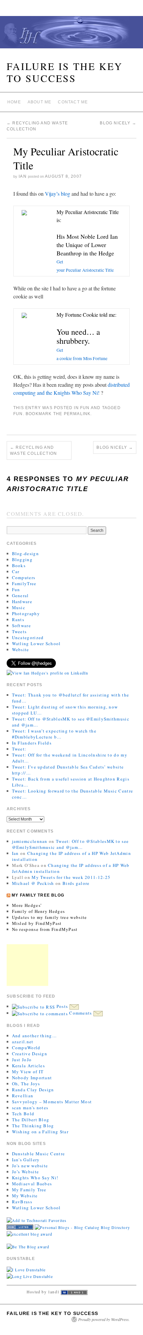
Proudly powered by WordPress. (104, 1319)
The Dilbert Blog (31, 1120)
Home (14, 102)
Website (20, 649)
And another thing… (34, 1036)
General (20, 595)
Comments (80, 1013)
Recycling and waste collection (33, 450)
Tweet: (19, 749)
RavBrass (22, 1202)
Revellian (23, 1096)
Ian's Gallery (26, 1160)
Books (19, 565)
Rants (18, 619)
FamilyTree (24, 583)
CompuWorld (26, 1048)
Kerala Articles (28, 1066)
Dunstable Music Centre (38, 1154)
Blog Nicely (118, 123)
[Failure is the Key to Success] (71, 35)
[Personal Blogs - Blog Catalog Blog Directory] (82, 1226)
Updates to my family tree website (49, 917)
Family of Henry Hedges (38, 911)
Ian (23, 176)
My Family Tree (29, 1190)
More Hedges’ (27, 905)
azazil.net (23, 1042)
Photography (26, 613)
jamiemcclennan (30, 841)
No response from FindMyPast (45, 929)
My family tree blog (38, 895)
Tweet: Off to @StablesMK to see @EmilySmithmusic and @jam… (70, 844)
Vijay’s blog (57, 193)
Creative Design (30, 1054)
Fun (85, 407)
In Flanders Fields (32, 743)
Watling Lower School (36, 643)
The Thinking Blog (33, 1126)
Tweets (19, 631)
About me (40, 102)
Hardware (22, 601)
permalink (77, 413)
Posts (62, 1006)
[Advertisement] (27, 965)
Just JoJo (22, 1060)
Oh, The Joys (26, 1084)
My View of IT (28, 1072)
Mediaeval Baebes (32, 1184)
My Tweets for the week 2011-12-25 (71, 877)
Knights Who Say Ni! (35, 1178)
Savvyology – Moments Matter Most (52, 1102)
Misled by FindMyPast (37, 923)
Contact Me (73, 102)
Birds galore (76, 883)
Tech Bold (23, 1114)
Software (21, 625)
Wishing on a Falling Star (40, 1132)
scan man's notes (30, 1108)
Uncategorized (28, 637)
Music (19, 607)
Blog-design (25, 553)
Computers (24, 577)
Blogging (22, 559)
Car (16, 571)
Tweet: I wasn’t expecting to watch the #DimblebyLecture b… (54, 734)
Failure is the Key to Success (65, 72)
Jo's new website (30, 1166)
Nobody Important (32, 1078)
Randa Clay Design (33, 1090)
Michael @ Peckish (33, 883)
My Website (25, 1196)
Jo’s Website (25, 1172)
